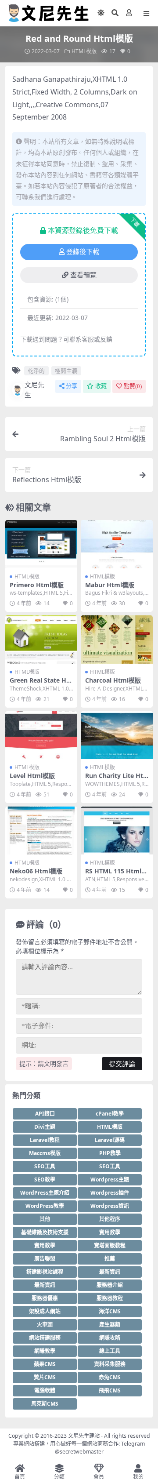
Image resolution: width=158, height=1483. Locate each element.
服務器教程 (110, 1298)
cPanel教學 (110, 1113)
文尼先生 (34, 389)
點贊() (133, 386)
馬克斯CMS (44, 1403)
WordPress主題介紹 (44, 1192)
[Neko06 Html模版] (41, 830)
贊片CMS (45, 1377)
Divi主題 (44, 1126)
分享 (71, 386)
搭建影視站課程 (44, 1272)
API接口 (45, 1113)
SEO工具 (44, 1166)
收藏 (101, 386)
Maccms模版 (45, 1153)
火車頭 (45, 1324)
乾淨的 (36, 370)
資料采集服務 (110, 1364)
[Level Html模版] (41, 735)
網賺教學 (44, 1351)
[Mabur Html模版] (117, 544)
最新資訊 (109, 1272)
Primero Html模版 (37, 585)
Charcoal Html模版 (113, 680)
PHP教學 (110, 1153)
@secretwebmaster (79, 1451)
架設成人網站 (45, 1311)
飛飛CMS (110, 1390)
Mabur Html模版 (109, 585)
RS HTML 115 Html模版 (116, 875)
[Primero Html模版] (41, 544)
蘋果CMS (45, 1364)
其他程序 (109, 1219)
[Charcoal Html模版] (117, 639)
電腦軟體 (44, 1390)
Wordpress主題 (109, 1179)
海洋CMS (110, 1311)
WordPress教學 (44, 1206)
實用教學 (109, 1232)
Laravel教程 (45, 1140)
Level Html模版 (32, 775)
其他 (45, 1219)
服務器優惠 (45, 1298)
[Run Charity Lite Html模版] (117, 735)
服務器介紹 (110, 1285)
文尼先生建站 (84, 1435)
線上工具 (109, 1351)
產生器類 (109, 1324)
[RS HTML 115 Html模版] (117, 830)
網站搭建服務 (45, 1337)
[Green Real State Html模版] (41, 639)
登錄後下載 (82, 251)
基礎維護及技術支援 (44, 1232)
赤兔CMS (110, 1377)
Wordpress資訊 (109, 1206)
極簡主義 (66, 370)
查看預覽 (83, 275)
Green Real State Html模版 (39, 684)
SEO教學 (44, 1179)
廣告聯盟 (44, 1258)
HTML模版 (84, 51)
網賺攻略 (109, 1337)
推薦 (109, 1258)
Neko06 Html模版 (36, 871)
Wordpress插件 (109, 1192)
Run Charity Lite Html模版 (114, 779)
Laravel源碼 (110, 1140)
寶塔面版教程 (110, 1245)
